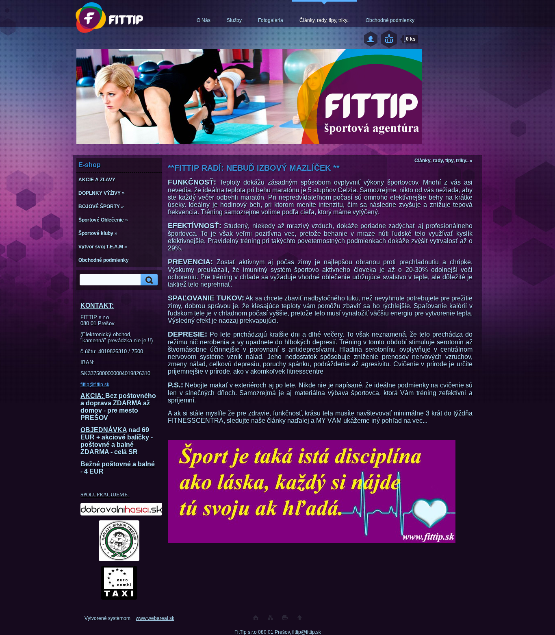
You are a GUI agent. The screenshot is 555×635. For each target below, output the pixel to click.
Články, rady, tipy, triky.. (324, 20)
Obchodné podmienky (390, 20)
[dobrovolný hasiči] (119, 509)
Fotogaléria (270, 20)
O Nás (203, 20)
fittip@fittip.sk (94, 384)
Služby (234, 20)
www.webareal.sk (155, 618)
